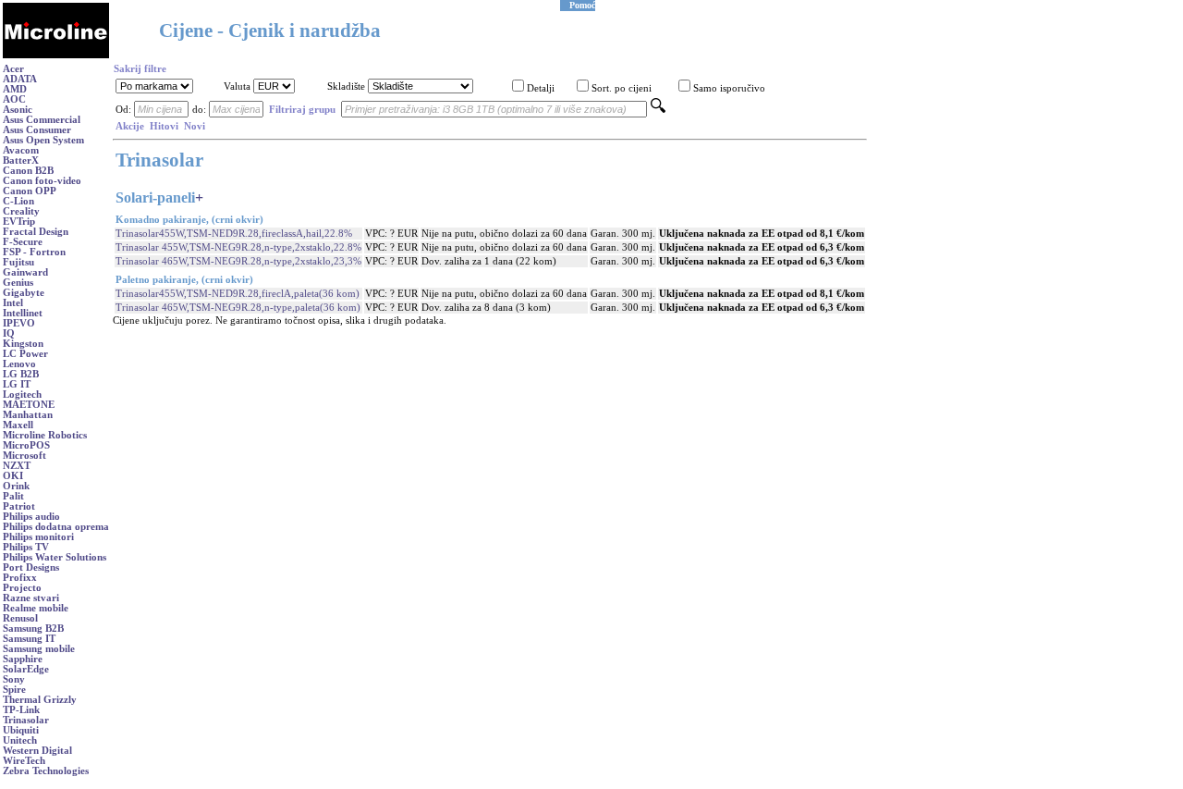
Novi (194, 126)
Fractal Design (35, 232)
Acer (13, 69)
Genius (18, 282)
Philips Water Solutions (54, 557)
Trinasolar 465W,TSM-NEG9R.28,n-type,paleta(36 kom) (238, 307)
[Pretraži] (658, 110)
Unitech (20, 740)
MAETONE (29, 405)
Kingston (23, 344)
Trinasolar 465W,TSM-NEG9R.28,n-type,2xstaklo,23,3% (238, 261)
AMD (15, 89)
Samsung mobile (39, 649)
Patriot (19, 506)
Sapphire (23, 659)
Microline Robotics (45, 435)
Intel (13, 303)
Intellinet (23, 313)
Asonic (17, 110)
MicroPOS (26, 445)
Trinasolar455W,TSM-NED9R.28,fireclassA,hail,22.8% (234, 233)
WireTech (24, 761)
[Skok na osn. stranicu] (56, 55)
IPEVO (19, 323)
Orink (16, 486)
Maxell (18, 425)
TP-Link (21, 710)
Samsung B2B (33, 628)
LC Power (25, 354)
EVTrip (19, 221)
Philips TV (26, 547)
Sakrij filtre (140, 69)
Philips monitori (38, 537)
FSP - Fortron (34, 252)
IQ (9, 333)
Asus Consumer (37, 130)
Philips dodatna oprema (56, 527)
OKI (13, 476)
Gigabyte (23, 293)
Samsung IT (29, 639)
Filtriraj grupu (302, 110)
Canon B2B (28, 171)
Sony (14, 679)
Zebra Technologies (46, 771)
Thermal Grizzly (40, 700)
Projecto (22, 588)
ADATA (20, 79)
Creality (21, 211)
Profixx (20, 578)
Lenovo (19, 364)
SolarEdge (26, 669)
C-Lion (18, 201)
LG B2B (21, 374)
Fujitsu (18, 262)
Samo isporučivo (729, 88)
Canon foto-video (42, 181)
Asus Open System (43, 140)
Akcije (130, 126)
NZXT (16, 466)
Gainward (25, 272)
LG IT (16, 384)
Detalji (541, 88)
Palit (13, 496)
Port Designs (31, 567)
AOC (14, 99)
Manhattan (28, 415)
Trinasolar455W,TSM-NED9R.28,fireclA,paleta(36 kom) (238, 294)
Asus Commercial (41, 120)
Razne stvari (31, 598)
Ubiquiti (21, 730)
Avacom (21, 150)
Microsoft (24, 455)
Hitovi (164, 126)
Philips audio (31, 517)
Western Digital (37, 751)
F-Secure (23, 242)
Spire (14, 689)
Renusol (20, 618)
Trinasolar (26, 720)
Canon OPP (29, 191)
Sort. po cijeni (622, 88)
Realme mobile (35, 608)
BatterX (21, 160)
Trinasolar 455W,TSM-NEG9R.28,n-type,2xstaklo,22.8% (238, 247)
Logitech (22, 394)
